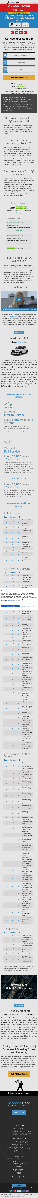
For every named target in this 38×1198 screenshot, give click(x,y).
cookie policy (11, 600)
